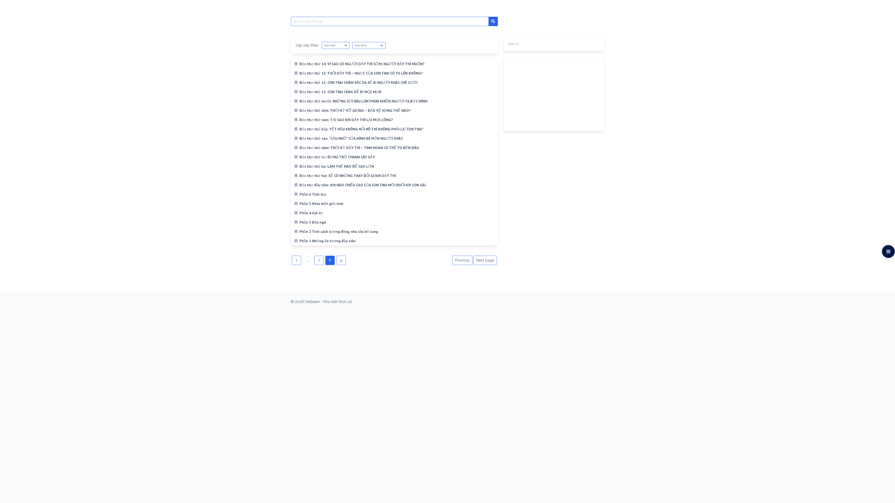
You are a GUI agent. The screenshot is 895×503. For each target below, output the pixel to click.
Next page (485, 260)
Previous (462, 260)
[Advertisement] (553, 93)
